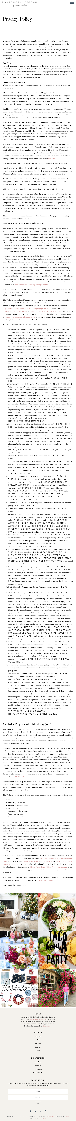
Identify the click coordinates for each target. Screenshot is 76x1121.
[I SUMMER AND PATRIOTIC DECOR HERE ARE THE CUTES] (19, 988)
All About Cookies (22, 776)
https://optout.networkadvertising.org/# (46, 311)
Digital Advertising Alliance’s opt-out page (35, 494)
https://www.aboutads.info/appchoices (20, 317)
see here (51, 158)
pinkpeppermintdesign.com (38, 1019)
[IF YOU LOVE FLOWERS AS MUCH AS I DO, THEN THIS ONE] (57, 988)
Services (38, 1065)
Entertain (38, 1047)
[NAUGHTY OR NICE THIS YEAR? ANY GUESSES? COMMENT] (19, 912)
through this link (60, 330)
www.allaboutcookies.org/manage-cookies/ (32, 284)
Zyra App (44, 1118)
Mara (67, 1116)
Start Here (38, 1062)
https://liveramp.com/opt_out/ (26, 421)
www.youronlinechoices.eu (25, 711)
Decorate (38, 1036)
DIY (38, 1040)
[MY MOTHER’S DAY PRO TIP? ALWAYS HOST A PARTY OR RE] (19, 950)
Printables (38, 1069)
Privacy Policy (50, 1116)
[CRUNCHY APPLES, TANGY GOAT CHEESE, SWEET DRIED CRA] (57, 912)
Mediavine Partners (45, 880)
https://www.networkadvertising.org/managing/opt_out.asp (26, 308)
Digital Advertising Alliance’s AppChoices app (48, 867)
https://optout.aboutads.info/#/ (15, 311)
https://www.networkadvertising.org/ (32, 714)
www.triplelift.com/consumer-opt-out (32, 546)
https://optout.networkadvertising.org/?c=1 (35, 679)
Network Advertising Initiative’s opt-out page (36, 491)
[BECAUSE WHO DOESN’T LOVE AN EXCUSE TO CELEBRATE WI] (57, 950)
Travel (38, 1050)
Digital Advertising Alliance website (37, 861)
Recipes (38, 1043)
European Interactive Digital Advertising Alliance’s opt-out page (39, 529)
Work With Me (38, 1073)
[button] (72, 3)
